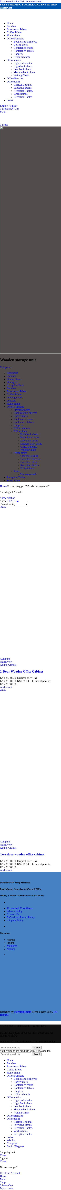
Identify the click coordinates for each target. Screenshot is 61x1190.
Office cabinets (22, 57)
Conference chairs (23, 47)
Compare (12, 1143)
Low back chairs (22, 69)
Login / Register (15, 1146)
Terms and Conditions (19, 908)
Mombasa (12, 945)
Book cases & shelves (25, 41)
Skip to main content (31, 1)
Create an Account (10, 1173)
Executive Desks (23, 87)
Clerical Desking (23, 84)
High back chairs (23, 63)
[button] (6, 687)
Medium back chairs (24, 72)
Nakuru (11, 948)
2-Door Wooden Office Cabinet (21, 671)
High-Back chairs (23, 66)
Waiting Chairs (21, 75)
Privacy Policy (14, 911)
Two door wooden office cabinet (22, 854)
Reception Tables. (23, 90)
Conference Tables (24, 50)
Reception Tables (23, 96)
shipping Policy (15, 920)
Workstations (20, 93)
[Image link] (18, 876)
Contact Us (13, 914)
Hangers (18, 53)
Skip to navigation (10, 1)
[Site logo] (21, 17)
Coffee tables (21, 44)
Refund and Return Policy (21, 917)
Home (3, 486)
